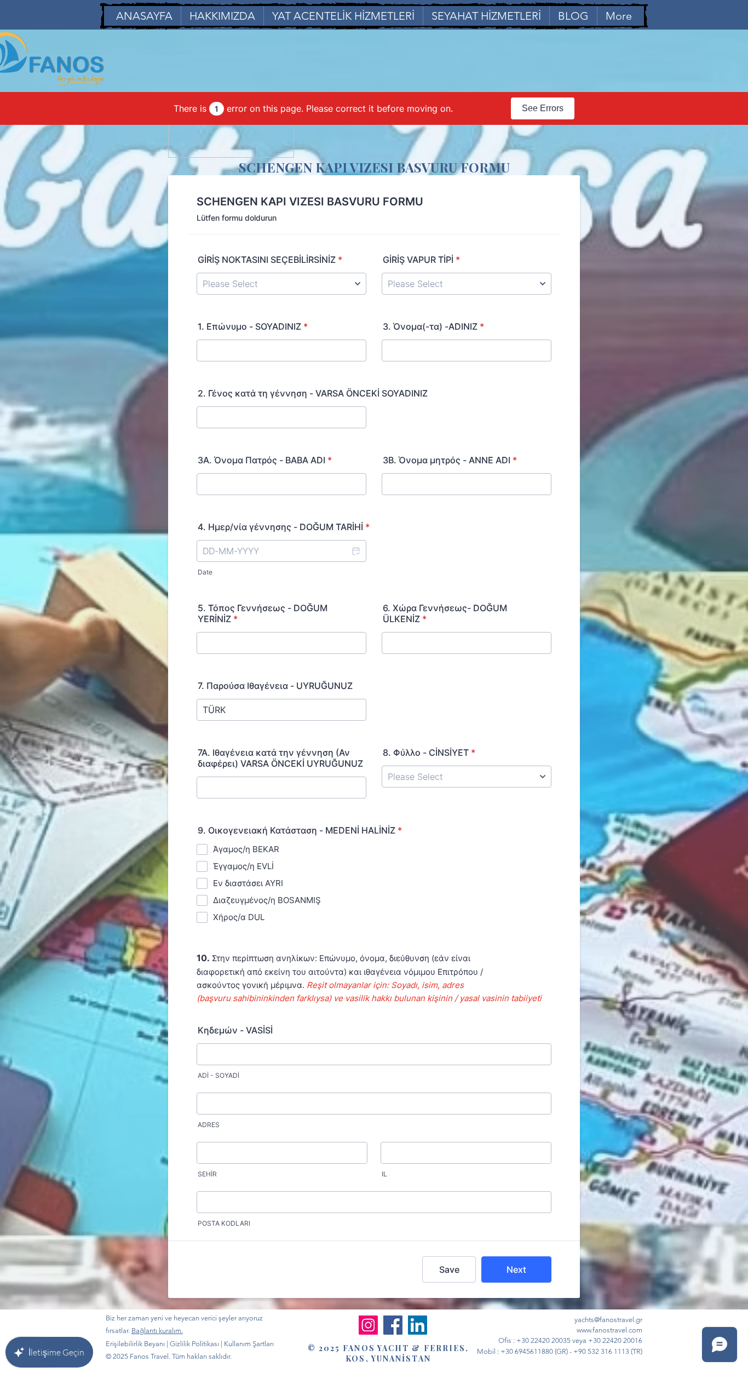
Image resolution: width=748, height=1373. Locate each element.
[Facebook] (392, 1325)
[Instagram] (368, 1325)
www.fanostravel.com (609, 1330)
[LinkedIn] (417, 1325)
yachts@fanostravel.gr (608, 1319)
